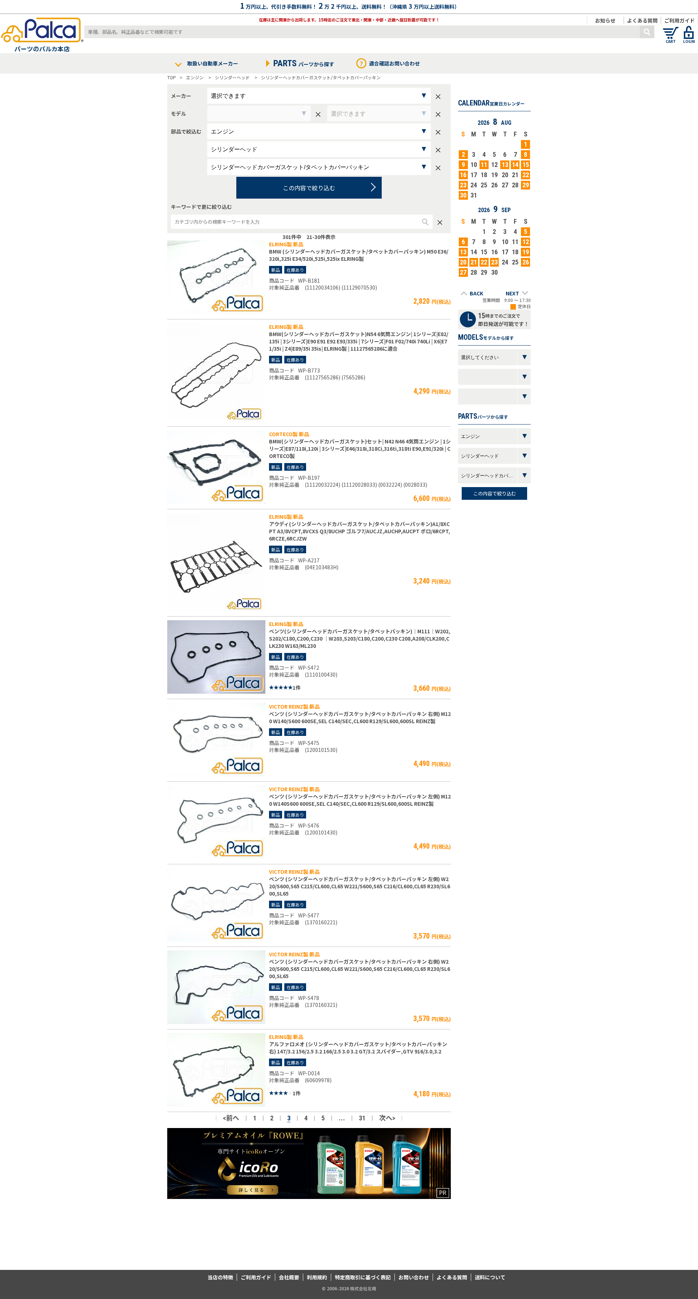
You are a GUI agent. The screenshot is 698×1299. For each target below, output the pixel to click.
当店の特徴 (220, 1277)
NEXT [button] (512, 293)
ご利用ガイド (679, 20)
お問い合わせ (413, 1277)
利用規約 (317, 1277)
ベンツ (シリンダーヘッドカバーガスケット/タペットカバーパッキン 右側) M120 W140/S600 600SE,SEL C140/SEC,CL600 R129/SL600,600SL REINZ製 (360, 717)
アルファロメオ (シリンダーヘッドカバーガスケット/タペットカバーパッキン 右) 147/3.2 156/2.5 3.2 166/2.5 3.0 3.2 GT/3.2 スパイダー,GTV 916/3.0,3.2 (358, 1047)
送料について (490, 1277)
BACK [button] (476, 293)
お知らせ (605, 20)
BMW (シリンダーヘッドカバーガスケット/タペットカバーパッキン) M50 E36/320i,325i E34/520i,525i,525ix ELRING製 (358, 255)
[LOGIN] (689, 29)
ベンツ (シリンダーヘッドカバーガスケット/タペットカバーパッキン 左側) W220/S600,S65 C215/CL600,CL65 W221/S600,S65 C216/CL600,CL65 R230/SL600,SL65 (359, 886)
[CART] (671, 29)
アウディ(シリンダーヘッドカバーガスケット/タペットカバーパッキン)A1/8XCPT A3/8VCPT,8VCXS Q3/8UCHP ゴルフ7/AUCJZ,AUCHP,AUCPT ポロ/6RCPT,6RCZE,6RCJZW (359, 531)
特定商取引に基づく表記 (363, 1277)
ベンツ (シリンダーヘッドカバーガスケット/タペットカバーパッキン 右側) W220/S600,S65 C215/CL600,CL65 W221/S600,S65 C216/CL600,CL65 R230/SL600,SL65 (359, 969)
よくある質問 (642, 20)
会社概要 (289, 1277)
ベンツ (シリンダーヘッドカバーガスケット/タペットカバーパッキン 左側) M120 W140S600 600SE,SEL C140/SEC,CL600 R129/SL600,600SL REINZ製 (360, 800)
